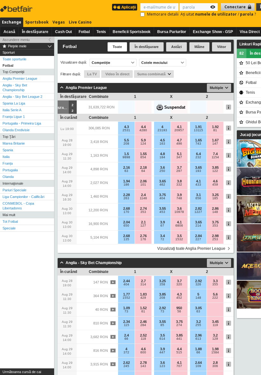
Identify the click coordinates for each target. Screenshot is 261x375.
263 (126, 198)
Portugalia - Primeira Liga (22, 123)
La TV (92, 74)
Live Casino (80, 22)
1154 (215, 157)
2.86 (215, 208)
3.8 (179, 181)
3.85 (215, 167)
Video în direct (117, 74)
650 (126, 225)
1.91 (198, 126)
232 (198, 157)
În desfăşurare (35, 32)
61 (143, 311)
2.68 (126, 208)
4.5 (162, 140)
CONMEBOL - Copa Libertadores (18, 205)
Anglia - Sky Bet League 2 (22, 97)
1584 (215, 352)
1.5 (126, 153)
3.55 (162, 208)
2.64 (198, 362)
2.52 (143, 335)
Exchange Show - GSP (213, 32)
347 (179, 157)
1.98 (215, 349)
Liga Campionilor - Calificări (23, 197)
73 (126, 311)
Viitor (221, 47)
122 (215, 171)
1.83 (143, 294)
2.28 (126, 194)
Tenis (101, 32)
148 (215, 212)
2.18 (143, 167)
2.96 (198, 335)
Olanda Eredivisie (16, 130)
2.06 (143, 181)
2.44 (126, 281)
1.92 (215, 126)
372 (126, 352)
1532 (179, 239)
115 (126, 325)
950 (179, 308)
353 (143, 212)
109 (198, 366)
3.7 (179, 167)
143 (143, 366)
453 (162, 212)
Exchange (11, 22)
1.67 (215, 140)
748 (179, 198)
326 (198, 284)
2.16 (126, 167)
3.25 (215, 194)
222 (215, 297)
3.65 (198, 167)
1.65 (198, 140)
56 (179, 311)
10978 (179, 212)
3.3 (215, 281)
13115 (198, 130)
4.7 (179, 140)
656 (198, 198)
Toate (117, 47)
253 (215, 239)
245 (126, 366)
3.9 (179, 194)
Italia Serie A (12, 110)
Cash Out (63, 32)
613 (198, 338)
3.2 (198, 321)
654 (143, 157)
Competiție (101, 63)
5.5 (126, 140)
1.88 (198, 349)
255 (198, 325)
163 (162, 143)
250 (162, 171)
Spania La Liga (14, 103)
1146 (143, 198)
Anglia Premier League (20, 78)
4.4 (143, 126)
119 (215, 325)
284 (143, 325)
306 (215, 366)
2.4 (143, 194)
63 (126, 171)
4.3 (126, 126)
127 (143, 225)
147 (215, 143)
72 (162, 239)
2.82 (198, 208)
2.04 (126, 222)
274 (179, 325)
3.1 (198, 194)
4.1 (179, 126)
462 (162, 184)
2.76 (143, 235)
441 (179, 338)
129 (215, 338)
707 (179, 366)
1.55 (143, 153)
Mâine (199, 47)
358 (162, 284)
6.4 (198, 153)
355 (215, 284)
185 (215, 198)
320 (179, 284)
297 (179, 171)
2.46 (143, 321)
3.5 (179, 235)
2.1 (143, 222)
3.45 (215, 321)
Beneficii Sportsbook (132, 32)
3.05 (198, 308)
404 (162, 198)
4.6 (215, 181)
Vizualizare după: (73, 62)
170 (126, 212)
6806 (179, 225)
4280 (143, 130)
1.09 (126, 308)
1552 (126, 297)
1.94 (126, 181)
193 (198, 171)
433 (198, 184)
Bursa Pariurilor (171, 32)
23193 (162, 130)
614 (162, 338)
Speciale (9, 228)
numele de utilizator (216, 14)
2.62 (126, 362)
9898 (126, 157)
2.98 (215, 235)
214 (198, 225)
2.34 (126, 321)
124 (143, 143)
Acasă (9, 32)
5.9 (143, 140)
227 (198, 239)
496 (179, 143)
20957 (179, 130)
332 (179, 184)
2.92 (198, 281)
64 (143, 171)
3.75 (162, 194)
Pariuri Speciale (14, 190)
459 (215, 184)
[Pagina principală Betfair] (17, 9)
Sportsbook (37, 22)
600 (143, 352)
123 (162, 366)
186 (126, 184)
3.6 (162, 167)
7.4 (215, 153)
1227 (198, 212)
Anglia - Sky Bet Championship (15, 87)
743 (198, 143)
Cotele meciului (154, 63)
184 (162, 157)
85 (162, 325)
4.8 (162, 153)
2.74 (143, 208)
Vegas (59, 22)
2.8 (215, 362)
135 (126, 239)
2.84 (198, 235)
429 (143, 297)
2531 (126, 130)
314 (143, 284)
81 (215, 130)
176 (143, 239)
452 (179, 297)
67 (162, 225)
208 (126, 143)
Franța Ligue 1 (14, 117)
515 (179, 352)
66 (126, 338)
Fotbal (84, 32)
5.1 (179, 153)
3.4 (162, 235)
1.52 (143, 308)
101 (143, 184)
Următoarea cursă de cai (22, 372)
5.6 (215, 294)
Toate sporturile (14, 59)
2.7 (143, 281)
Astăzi (176, 47)
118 (143, 338)
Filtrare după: (70, 74)
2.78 (143, 362)
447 (162, 352)
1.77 (126, 294)
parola (247, 14)
